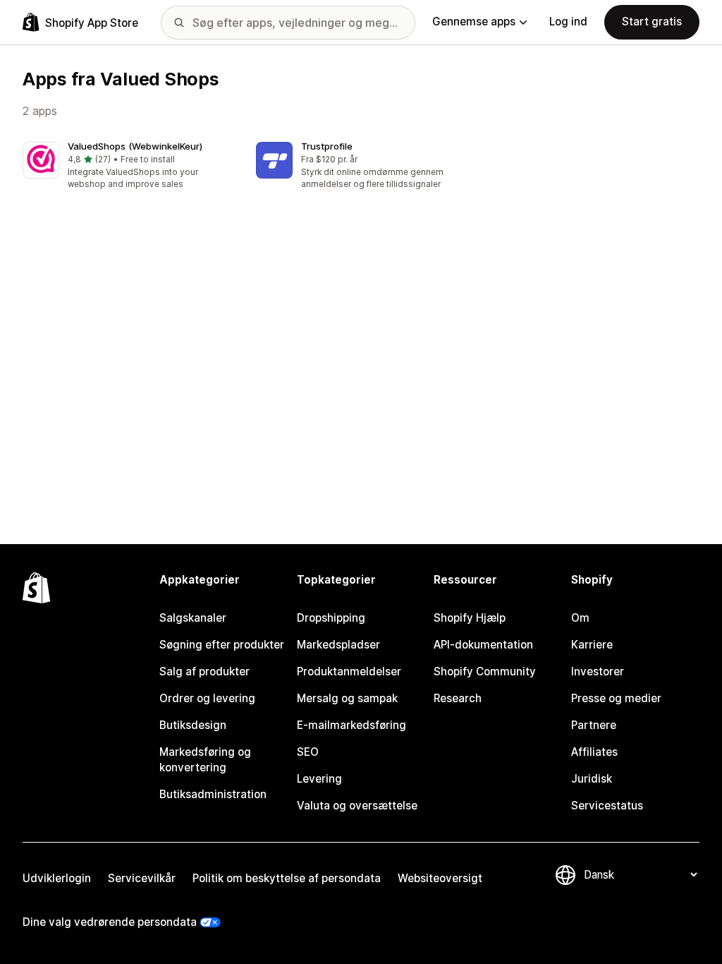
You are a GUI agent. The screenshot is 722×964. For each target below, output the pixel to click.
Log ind (568, 21)
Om (580, 618)
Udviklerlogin (57, 878)
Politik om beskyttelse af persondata (286, 878)
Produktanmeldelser (349, 671)
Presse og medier (616, 698)
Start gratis (652, 21)
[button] (128, 166)
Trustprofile (327, 146)
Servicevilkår (142, 878)
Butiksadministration (213, 794)
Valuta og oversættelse (357, 805)
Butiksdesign (192, 725)
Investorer (597, 671)
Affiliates (594, 752)
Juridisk (591, 778)
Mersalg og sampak (347, 698)
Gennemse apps (473, 21)
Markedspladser (338, 644)
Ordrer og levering (207, 698)
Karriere (592, 644)
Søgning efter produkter (221, 644)
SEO (308, 752)
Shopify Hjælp (470, 618)
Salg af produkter (204, 671)
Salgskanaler (192, 618)
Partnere (593, 725)
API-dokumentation (483, 644)
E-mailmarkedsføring (351, 725)
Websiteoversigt (440, 878)
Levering (319, 778)
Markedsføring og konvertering (205, 759)
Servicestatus (607, 805)
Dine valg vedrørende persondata (110, 922)
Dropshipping (331, 618)
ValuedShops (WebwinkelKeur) (135, 146)
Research (458, 698)
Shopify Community (485, 671)
